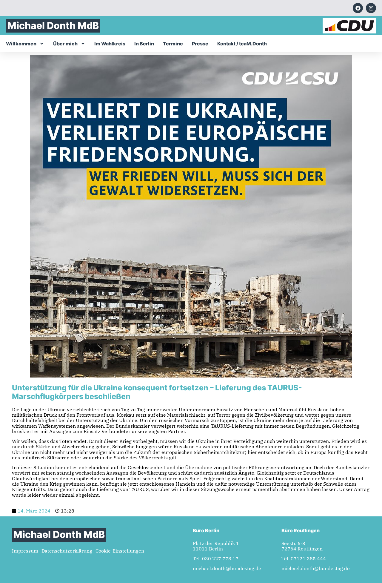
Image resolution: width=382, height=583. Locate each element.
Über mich (65, 44)
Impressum (25, 551)
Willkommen (21, 44)
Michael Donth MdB (53, 25)
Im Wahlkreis (109, 44)
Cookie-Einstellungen (120, 551)
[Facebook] (358, 8)
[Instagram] (371, 8)
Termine (173, 44)
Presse (200, 44)
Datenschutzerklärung (66, 551)
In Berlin (144, 44)
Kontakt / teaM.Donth (242, 44)
